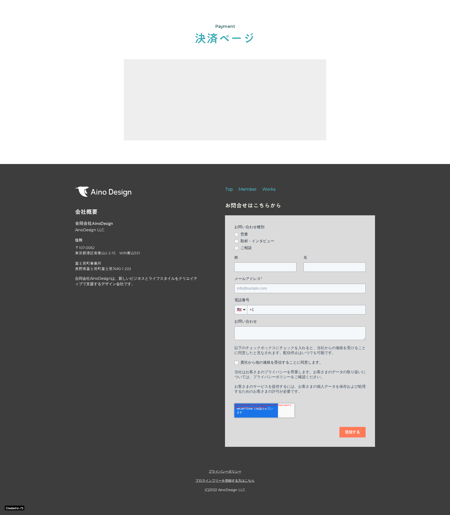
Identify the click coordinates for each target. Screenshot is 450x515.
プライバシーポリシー (225, 471)
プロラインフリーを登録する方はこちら (225, 480)
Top (229, 189)
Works (269, 189)
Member (248, 189)
